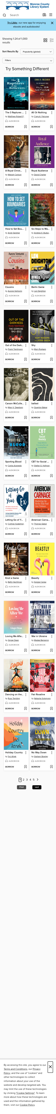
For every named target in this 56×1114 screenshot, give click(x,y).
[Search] (4, 14)
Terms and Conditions (15, 1069)
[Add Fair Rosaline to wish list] (51, 709)
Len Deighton (40, 291)
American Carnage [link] (40, 520)
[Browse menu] (51, 15)
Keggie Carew (40, 582)
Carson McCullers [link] (14, 403)
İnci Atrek (12, 756)
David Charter (40, 174)
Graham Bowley (41, 756)
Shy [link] (33, 345)
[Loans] (44, 15)
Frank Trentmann (15, 349)
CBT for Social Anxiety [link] (40, 461)
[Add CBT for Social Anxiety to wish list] (51, 476)
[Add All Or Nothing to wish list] (51, 127)
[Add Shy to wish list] (51, 360)
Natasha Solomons (42, 698)
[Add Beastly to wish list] (51, 592)
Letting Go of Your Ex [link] (14, 520)
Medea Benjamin (41, 640)
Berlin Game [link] (37, 287)
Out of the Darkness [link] (14, 345)
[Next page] (38, 780)
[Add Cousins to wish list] (25, 302)
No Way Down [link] (39, 752)
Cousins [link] (9, 287)
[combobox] (21, 15)
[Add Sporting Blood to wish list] (25, 476)
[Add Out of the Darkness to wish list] (25, 360)
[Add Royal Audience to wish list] (51, 185)
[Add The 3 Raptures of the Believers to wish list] (25, 127)
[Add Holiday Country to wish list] (25, 767)
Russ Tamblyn (14, 698)
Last (37, 787)
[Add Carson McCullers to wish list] (25, 418)
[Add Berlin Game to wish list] (51, 302)
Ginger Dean (13, 640)
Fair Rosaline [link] (38, 694)
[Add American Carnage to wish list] (51, 534)
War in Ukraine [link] (39, 636)
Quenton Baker (40, 407)
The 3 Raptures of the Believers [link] (14, 112)
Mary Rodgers (40, 349)
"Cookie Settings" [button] (25, 1093)
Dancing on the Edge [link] (14, 694)
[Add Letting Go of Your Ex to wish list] (25, 534)
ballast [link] (34, 403)
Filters (8, 60)
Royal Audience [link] (39, 170)
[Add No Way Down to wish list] (51, 767)
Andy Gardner (14, 233)
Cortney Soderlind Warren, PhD (16, 524)
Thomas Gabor (40, 524)
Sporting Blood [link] (13, 461)
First (21, 787)
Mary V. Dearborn (15, 407)
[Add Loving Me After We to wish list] (25, 651)
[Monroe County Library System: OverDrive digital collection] (28, 6)
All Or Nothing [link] (39, 112)
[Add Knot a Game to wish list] (25, 592)
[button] (45, 41)
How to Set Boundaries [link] (14, 229)
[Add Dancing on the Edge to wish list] (25, 709)
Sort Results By (10, 51)
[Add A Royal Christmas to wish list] (25, 185)
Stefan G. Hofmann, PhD (42, 465)
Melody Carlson (14, 174)
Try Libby (12, 22)
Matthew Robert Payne (16, 116)
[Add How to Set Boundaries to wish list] (25, 243)
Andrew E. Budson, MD (42, 233)
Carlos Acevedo (15, 465)
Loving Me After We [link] (14, 636)
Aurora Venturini (15, 291)
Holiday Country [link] (14, 752)
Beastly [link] (35, 578)
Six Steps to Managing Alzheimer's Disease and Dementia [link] (40, 229)
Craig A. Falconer (41, 116)
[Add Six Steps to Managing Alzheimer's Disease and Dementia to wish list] (51, 243)
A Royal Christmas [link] (14, 170)
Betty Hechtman (15, 582)
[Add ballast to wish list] (51, 418)
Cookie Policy (27, 1105)
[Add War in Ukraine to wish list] (51, 651)
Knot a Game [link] (12, 578)
